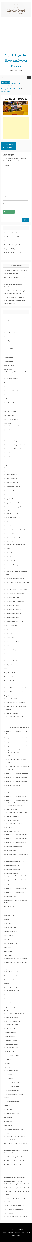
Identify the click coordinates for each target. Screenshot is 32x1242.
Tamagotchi (7, 1003)
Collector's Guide (9, 365)
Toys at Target (8, 1074)
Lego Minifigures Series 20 (13, 605)
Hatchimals (7, 423)
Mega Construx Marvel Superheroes (16, 796)
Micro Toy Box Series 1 (10, 907)
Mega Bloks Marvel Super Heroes (13, 685)
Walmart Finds (8, 1122)
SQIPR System (8, 984)
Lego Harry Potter (9, 553)
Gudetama (7, 399)
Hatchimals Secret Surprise (13, 453)
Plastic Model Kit (9, 935)
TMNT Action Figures (10, 1033)
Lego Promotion (9, 634)
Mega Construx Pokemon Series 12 (16, 876)
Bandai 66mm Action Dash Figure (13, 333)
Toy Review (7, 1068)
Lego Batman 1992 (11, 479)
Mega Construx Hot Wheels (12, 869)
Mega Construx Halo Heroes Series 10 (15, 861)
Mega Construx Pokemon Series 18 (16, 888)
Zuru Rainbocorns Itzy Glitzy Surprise (16, 1216)
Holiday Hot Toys (9, 457)
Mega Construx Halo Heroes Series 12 (16, 738)
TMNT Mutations (9, 1051)
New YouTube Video (10, 927)
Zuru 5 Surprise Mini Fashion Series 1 (14, 1177)
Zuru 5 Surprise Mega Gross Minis (13, 1157)
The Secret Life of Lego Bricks (14, 507)
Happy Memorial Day (10, 411)
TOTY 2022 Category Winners (13, 1056)
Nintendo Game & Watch (11, 931)
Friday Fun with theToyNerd (12, 391)
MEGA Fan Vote (10, 827)
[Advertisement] (16, 35)
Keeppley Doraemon (10, 465)
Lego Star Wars (10, 499)
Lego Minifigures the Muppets (14, 622)
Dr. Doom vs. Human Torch (12, 233)
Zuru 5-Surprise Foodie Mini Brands (14, 1206)
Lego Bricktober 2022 (12, 483)
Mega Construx (8, 696)
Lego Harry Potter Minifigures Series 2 (17, 589)
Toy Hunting (7, 1060)
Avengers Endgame (9, 325)
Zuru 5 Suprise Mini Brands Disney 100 (15, 1130)
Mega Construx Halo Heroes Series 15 (16, 746)
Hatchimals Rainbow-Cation (14, 426)
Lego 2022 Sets (8, 511)
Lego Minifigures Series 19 (11, 626)
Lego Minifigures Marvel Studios (15, 601)
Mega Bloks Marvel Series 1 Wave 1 (16, 688)
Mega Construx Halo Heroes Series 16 (16, 838)
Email (5, 196)
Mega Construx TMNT (12, 820)
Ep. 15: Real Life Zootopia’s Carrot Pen (15, 253)
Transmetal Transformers (11, 1101)
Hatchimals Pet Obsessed (13, 449)
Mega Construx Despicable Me (13, 846)
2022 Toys (7, 317)
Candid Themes (16, 1235)
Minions (6, 919)
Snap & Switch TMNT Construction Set (15, 969)
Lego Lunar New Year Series (12, 561)
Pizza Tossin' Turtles (12, 1018)
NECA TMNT (7, 923)
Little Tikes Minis (9, 669)
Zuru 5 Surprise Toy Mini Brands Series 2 (17, 1184)
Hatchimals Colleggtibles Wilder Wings (17, 445)
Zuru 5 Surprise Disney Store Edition (14, 1134)
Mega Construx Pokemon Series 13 (16, 880)
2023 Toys (7, 321)
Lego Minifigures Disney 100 (14, 597)
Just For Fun (7, 461)
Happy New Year (9, 415)
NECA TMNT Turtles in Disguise (15, 1014)
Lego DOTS (7, 549)
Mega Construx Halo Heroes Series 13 (16, 742)
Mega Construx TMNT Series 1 (16, 823)
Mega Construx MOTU (12, 810)
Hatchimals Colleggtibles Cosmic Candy (17, 441)
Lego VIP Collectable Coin (13, 503)
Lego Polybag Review (12, 495)
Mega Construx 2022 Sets (11, 831)
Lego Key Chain (8, 557)
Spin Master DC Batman (11, 980)
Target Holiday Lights (10, 1007)
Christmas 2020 (8, 353)
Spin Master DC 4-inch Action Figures (15, 976)
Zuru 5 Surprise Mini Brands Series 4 (14, 1169)
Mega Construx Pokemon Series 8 (15, 892)
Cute (5, 383)
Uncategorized (8, 1109)
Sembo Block (8, 955)
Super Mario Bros (9, 999)
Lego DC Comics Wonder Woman (13, 538)
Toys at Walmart (9, 1078)
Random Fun (7, 947)
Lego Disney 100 (8, 542)
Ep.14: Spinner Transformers (12, 241)
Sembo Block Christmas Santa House (16, 958)
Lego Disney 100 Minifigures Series (15, 545)
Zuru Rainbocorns (9, 1214)
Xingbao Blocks (8, 1126)
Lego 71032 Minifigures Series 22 (15, 579)
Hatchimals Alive (9, 434)
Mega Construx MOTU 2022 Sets (17, 812)
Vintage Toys (8, 1118)
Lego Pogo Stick (10, 491)
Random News (8, 951)
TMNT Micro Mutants (10, 1041)
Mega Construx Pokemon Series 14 (16, 884)
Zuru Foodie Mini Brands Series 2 (13, 1210)
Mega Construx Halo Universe (12, 865)
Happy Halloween (9, 407)
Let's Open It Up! (9, 665)
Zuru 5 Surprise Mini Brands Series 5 (14, 1173)
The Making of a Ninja (12, 1047)
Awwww (7, 329)
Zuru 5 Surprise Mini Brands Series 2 (14, 1165)
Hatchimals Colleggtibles (11, 438)
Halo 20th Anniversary (12, 699)
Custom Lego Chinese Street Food (16, 372)
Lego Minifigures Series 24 (13, 618)
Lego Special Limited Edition (12, 642)
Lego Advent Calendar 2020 (12, 518)
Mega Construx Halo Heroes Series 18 (18, 727)
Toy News (7, 1064)
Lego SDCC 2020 (9, 638)
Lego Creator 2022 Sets (11, 534)
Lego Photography (9, 630)
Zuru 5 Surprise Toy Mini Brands (13, 1181)
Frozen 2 (6, 395)
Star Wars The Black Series (11, 988)
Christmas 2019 (8, 349)
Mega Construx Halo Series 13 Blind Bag (17, 773)
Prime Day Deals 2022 (10, 943)
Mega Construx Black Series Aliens (16, 703)
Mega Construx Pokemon (11, 873)
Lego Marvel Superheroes (13, 487)
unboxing (7, 1105)
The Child (8, 995)
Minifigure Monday (9, 915)
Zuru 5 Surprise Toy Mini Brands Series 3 (17, 1188)
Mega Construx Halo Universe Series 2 (17, 781)
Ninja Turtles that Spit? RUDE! (12, 245)
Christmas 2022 (8, 361)
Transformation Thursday (11, 1083)
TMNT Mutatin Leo (11, 1029)
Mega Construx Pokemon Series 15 (16, 842)
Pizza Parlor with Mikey (12, 972)
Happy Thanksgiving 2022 (11, 419)
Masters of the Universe (11, 681)
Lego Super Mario (9, 658)
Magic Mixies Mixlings (10, 673)
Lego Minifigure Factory (11, 565)
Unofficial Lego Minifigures (11, 1114)
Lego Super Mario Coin (12, 661)
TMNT (6, 1011)
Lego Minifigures (9, 569)
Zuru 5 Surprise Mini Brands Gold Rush (15, 1161)
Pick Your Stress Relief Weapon (13, 237)
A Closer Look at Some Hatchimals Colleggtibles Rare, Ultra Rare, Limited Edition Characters (15, 300)
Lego (5, 472)
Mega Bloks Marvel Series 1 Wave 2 (16, 692)
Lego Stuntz (7, 654)
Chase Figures (8, 341)
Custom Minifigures (9, 376)
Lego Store (7, 646)
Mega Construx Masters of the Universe (17, 800)
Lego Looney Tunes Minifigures (15, 593)
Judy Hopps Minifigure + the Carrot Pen (15, 249)
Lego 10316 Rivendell (11, 475)
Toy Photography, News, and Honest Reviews (16, 60)
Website (5, 204)
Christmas (7, 345)
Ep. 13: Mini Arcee (9, 257)
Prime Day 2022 (8, 939)
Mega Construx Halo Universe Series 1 (16, 777)
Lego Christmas (8, 526)
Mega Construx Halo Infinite (14, 750)
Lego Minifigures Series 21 (13, 610)
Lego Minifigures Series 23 (13, 614)
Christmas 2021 (8, 357)
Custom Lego (8, 369)
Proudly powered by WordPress (11, 1233)
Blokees (6, 337)
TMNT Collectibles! (9, 1037)
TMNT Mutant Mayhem (11, 1045)
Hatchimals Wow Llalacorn (13, 430)
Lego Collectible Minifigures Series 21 (14, 530)
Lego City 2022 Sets (12, 514)
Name (5, 189)
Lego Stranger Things (10, 650)
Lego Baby (7, 522)
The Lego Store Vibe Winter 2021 (8, 146)
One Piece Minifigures (12, 379)
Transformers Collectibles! (11, 1087)
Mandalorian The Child (12, 991)
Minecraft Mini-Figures (10, 911)
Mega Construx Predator (13, 816)
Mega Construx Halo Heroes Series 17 (18, 723)
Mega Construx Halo (12, 713)
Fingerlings (7, 387)
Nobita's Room (10, 468)
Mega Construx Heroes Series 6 (15, 792)
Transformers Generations (11, 1091)
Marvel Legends (8, 677)
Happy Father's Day (9, 403)
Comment (6, 166)
